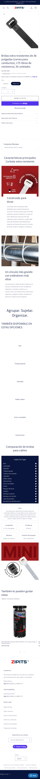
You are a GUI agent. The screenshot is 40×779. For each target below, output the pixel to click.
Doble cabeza (7, 478)
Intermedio (6, 466)
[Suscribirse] (29, 740)
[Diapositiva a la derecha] (24, 52)
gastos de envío (6, 73)
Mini (4, 463)
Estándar (6, 468)
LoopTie (5, 491)
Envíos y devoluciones (10, 715)
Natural (6, 84)
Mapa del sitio (8, 707)
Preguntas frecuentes (10, 728)
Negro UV (16, 83)
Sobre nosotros (8, 711)
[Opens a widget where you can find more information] (33, 775)
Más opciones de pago (20, 108)
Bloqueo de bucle (8, 489)
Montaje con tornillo (9, 496)
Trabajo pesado (8, 471)
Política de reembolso (31, 765)
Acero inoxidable (8, 484)
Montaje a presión (9, 494)
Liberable (6, 476)
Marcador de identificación (11, 501)
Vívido (5, 486)
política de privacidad (10, 724)
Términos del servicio (22, 767)
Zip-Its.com (10, 765)
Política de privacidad (9, 767)
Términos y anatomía (10, 720)
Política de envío (33, 767)
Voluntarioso (7, 481)
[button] (4, 8)
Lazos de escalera (8, 499)
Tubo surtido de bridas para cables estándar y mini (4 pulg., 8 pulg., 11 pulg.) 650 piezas (19, 642)
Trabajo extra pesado (10, 473)
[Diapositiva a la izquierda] (16, 52)
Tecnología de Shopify (18, 765)
